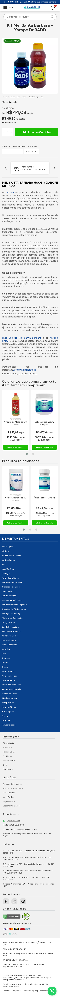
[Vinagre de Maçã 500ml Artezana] (15, 404)
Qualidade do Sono (11, 587)
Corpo (5, 667)
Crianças (6, 573)
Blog (5, 765)
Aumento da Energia (11, 689)
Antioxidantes (8, 560)
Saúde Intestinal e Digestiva (14, 604)
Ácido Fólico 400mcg (44, 498)
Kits (3, 564)
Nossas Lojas (9, 752)
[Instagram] (14, 901)
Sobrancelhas (8, 671)
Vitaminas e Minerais (11, 685)
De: (3, 108)
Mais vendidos (9, 760)
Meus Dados (8, 797)
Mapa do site (9, 801)
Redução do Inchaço (11, 613)
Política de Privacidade (13, 788)
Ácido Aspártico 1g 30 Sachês (15, 499)
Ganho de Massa (9, 694)
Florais (5, 716)
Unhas (5, 662)
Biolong (5, 551)
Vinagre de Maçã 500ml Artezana (15, 423)
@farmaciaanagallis (24, 369)
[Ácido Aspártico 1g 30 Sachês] (15, 480)
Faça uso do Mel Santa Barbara (21, 337)
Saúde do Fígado (10, 596)
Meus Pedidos (9, 793)
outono (10, 192)
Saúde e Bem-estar (11, 556)
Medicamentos (9, 698)
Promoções (7, 547)
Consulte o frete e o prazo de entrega (19, 146)
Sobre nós (7, 747)
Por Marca (7, 756)
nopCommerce (42, 991)
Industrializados (9, 725)
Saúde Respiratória (10, 627)
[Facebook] (6, 901)
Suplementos (8, 680)
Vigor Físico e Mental (11, 631)
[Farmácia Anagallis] (31, 7)
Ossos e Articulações (11, 600)
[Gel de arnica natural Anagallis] (44, 404)
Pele (4, 653)
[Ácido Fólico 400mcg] (44, 480)
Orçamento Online (11, 806)
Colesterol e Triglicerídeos (14, 609)
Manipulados (8, 702)
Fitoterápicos (8, 711)
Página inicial (8, 743)
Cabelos (6, 658)
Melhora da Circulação (12, 618)
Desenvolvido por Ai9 (12, 991)
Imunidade (7, 591)
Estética (6, 649)
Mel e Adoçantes (9, 640)
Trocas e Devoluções (12, 784)
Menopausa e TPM (10, 636)
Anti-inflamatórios (10, 578)
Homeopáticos (9, 707)
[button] (5, 167)
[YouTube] (23, 901)
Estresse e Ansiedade (12, 582)
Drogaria (6, 720)
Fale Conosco (9, 769)
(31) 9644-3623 (13, 820)
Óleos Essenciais (9, 645)
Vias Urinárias (8, 569)
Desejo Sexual (8, 622)
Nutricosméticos (9, 676)
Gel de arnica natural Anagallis (44, 423)
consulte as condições (33, 169)
